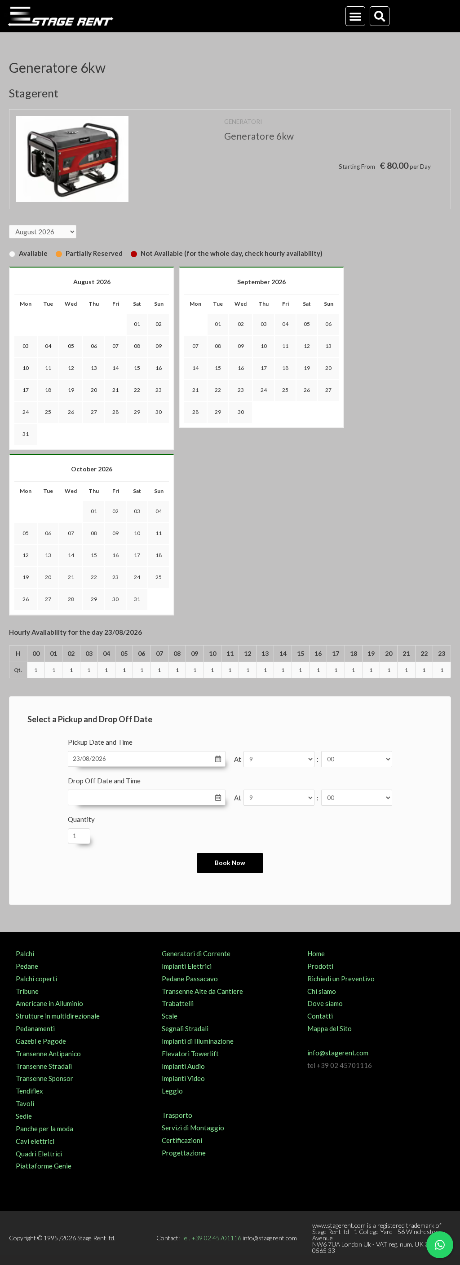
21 (195, 390)
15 (218, 368)
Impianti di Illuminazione (198, 1041)
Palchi (25, 953)
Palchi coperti (36, 979)
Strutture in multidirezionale (58, 1016)
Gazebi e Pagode (41, 1041)
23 (158, 390)
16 (241, 368)
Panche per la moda (44, 1128)
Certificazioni (182, 1140)
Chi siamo (321, 991)
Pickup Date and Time (100, 742)
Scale (169, 1016)
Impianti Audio (183, 1066)
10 (264, 346)
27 (94, 411)
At (237, 759)
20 (328, 368)
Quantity (81, 819)
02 (241, 324)
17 (264, 368)
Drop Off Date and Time (104, 781)
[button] (355, 16)
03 (264, 324)
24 (25, 411)
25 (48, 411)
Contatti (320, 1016)
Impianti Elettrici (187, 966)
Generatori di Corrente (196, 953)
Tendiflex (29, 1091)
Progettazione (184, 1153)
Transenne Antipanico (48, 1054)
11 (285, 346)
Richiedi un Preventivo (341, 979)
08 (218, 346)
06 (328, 324)
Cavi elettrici (35, 1141)
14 (195, 368)
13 (328, 346)
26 (71, 411)
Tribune (27, 991)
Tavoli (25, 1103)
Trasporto (177, 1115)
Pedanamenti (35, 1028)
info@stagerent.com (337, 1053)
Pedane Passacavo (190, 979)
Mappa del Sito (329, 1028)
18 (285, 368)
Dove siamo (325, 1003)
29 (137, 411)
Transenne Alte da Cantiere (202, 991)
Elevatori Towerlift (190, 1054)
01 (218, 324)
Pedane (27, 966)
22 (218, 390)
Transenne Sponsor (44, 1078)
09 (241, 346)
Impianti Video (183, 1078)
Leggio (172, 1091)
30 (158, 411)
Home (316, 953)
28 (115, 411)
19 (307, 368)
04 (285, 324)
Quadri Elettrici (39, 1154)
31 (25, 433)
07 (195, 346)
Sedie (24, 1116)
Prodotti (320, 966)
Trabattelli (178, 1003)
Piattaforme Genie (43, 1166)
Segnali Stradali (185, 1028)
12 (307, 346)
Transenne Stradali (44, 1066)
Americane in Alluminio (49, 1003)
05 (307, 324)
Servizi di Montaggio (193, 1128)
